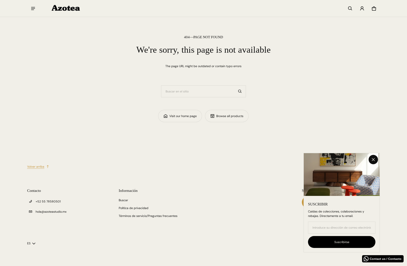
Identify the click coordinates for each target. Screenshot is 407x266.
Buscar (123, 200)
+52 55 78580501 (48, 201)
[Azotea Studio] (66, 8)
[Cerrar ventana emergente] (373, 159)
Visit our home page (183, 116)
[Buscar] (240, 91)
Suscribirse (341, 242)
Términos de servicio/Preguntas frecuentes (148, 216)
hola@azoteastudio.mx (51, 212)
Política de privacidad (133, 208)
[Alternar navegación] (33, 8)
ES (29, 243)
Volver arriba (35, 166)
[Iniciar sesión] (362, 8)
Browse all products (229, 116)
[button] (350, 8)
